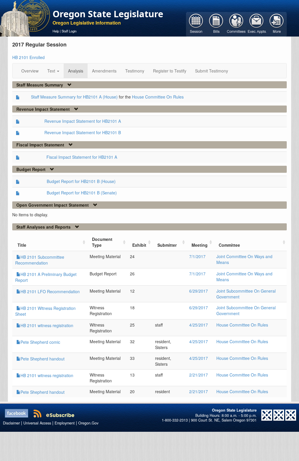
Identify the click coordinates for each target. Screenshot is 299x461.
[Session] (196, 24)
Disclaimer (11, 423)
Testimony (134, 71)
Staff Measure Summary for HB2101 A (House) (74, 97)
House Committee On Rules (158, 97)
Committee (229, 245)
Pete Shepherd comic (40, 342)
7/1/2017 (197, 256)
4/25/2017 (198, 325)
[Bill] (216, 24)
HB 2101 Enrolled (28, 57)
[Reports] (277, 24)
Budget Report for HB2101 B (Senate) (82, 193)
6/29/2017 (198, 291)
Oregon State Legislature (108, 14)
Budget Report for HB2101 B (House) (81, 181)
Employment (65, 423)
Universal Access (37, 423)
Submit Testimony (211, 71)
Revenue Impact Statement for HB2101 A (82, 121)
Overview (30, 71)
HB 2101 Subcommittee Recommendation (39, 260)
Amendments (104, 71)
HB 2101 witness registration (46, 325)
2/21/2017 (198, 375)
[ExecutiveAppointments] (256, 24)
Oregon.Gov (88, 423)
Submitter (167, 245)
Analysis (75, 71)
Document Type (102, 242)
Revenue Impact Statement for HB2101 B (82, 132)
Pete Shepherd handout (42, 359)
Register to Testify (169, 71)
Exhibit (139, 245)
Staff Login (69, 31)
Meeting (200, 245)
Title (22, 245)
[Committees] (236, 24)
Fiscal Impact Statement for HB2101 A (81, 157)
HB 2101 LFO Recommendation (50, 291)
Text (51, 71)
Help (56, 31)
